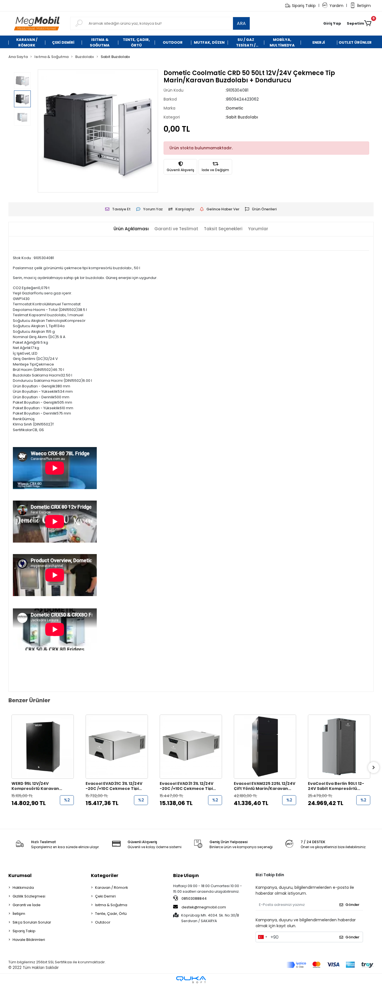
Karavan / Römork (111, 887)
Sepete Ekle (46, 814)
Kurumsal (20, 875)
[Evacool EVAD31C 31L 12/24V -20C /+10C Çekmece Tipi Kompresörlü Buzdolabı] (43, 747)
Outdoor (102, 922)
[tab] (131, 229)
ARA (241, 23)
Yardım (336, 5)
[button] (332, 23)
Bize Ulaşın (186, 875)
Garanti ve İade (27, 905)
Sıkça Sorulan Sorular (32, 922)
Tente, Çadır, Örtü (111, 913)
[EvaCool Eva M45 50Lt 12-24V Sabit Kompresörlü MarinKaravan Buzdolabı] (339, 747)
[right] (374, 767)
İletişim (364, 5)
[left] (8, 767)
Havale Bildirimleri (29, 939)
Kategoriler (104, 875)
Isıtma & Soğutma (111, 905)
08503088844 (194, 898)
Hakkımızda (23, 887)
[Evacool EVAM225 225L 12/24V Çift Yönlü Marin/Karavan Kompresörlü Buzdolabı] (191, 747)
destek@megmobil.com (203, 907)
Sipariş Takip (304, 5)
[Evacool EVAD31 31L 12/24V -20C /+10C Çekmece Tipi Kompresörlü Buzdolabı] (117, 747)
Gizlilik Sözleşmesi (29, 896)
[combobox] (262, 937)
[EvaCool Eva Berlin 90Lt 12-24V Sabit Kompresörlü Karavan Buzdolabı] (265, 747)
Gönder (352, 904)
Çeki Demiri (105, 896)
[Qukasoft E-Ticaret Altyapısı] (191, 979)
